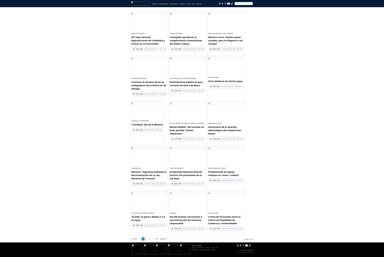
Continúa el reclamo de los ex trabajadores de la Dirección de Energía (148, 85)
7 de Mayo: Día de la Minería (147, 124)
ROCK (188, 4)
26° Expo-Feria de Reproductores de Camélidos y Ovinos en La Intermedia (148, 40)
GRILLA (213, 250)
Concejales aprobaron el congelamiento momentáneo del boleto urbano (186, 40)
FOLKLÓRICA (173, 4)
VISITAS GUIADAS (205, 250)
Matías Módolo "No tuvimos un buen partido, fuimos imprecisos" (187, 130)
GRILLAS (199, 4)
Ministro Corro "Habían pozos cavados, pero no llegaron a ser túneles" (225, 40)
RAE (193, 4)
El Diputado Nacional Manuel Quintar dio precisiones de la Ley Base (186, 175)
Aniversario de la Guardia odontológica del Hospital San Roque (224, 130)
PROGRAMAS (163, 4)
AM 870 (154, 4)
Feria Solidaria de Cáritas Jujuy (225, 81)
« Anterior (134, 239)
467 (156, 239)
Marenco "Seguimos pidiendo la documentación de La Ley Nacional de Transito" (148, 175)
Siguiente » (163, 239)
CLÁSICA (182, 4)
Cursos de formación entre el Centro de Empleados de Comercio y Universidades (224, 220)
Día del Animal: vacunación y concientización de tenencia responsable (186, 220)
